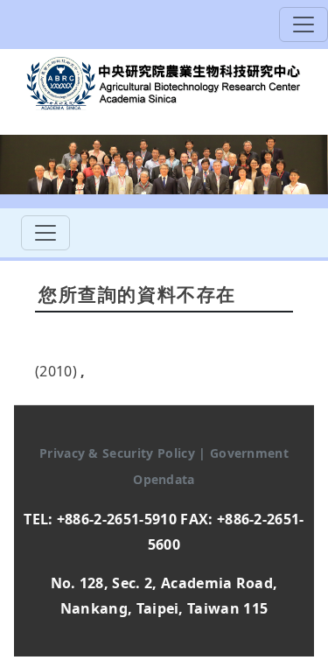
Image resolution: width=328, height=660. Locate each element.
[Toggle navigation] (303, 24)
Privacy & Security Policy (119, 453)
